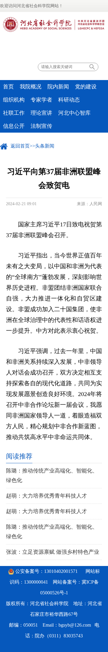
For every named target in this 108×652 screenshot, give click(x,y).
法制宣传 (41, 126)
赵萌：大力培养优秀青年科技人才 (46, 496)
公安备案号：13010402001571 (46, 571)
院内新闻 (58, 87)
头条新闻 (44, 145)
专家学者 (41, 100)
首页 (8, 87)
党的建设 (86, 87)
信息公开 (14, 126)
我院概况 (30, 87)
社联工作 (14, 113)
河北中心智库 (74, 113)
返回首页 (20, 145)
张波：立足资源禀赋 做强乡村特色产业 (52, 552)
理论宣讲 (41, 113)
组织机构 (14, 100)
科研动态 (69, 100)
